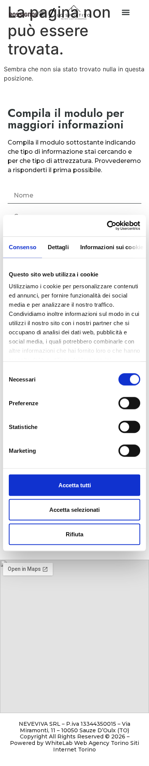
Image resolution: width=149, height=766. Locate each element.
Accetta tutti (74, 485)
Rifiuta (74, 534)
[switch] (129, 403)
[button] (125, 12)
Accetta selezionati (74, 509)
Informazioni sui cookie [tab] (111, 246)
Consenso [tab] (22, 246)
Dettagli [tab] (58, 246)
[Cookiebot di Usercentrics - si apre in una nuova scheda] (107, 226)
